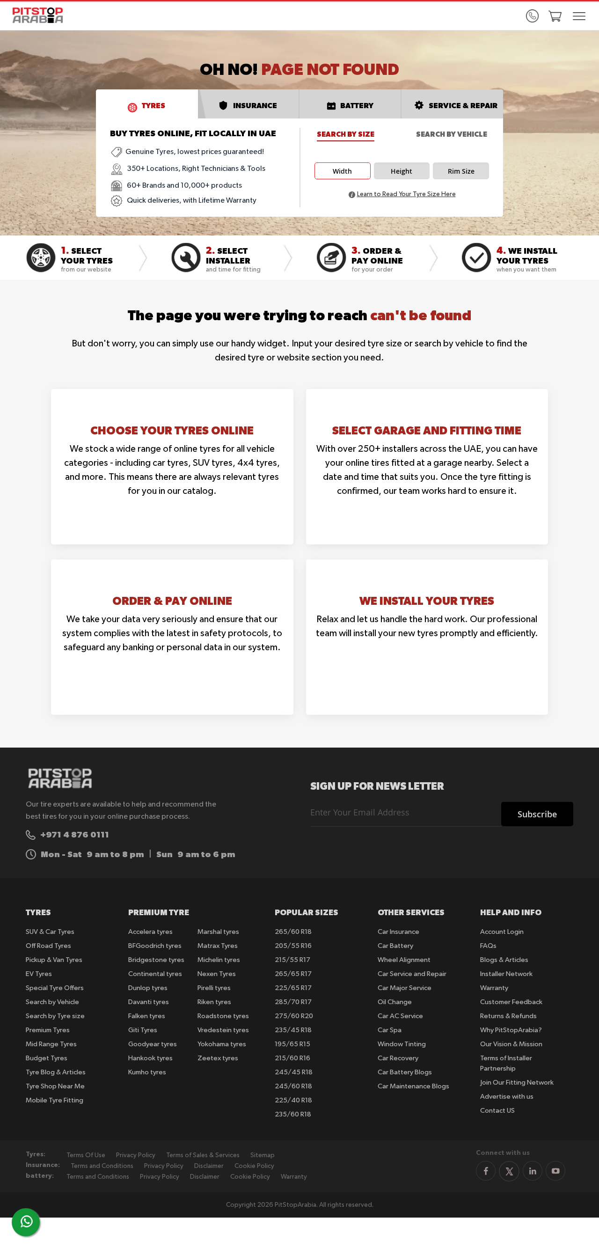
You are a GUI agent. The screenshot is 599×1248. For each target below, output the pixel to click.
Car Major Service (404, 987)
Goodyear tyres (152, 1044)
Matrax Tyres (217, 945)
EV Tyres (39, 973)
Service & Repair (463, 105)
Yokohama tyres (221, 1044)
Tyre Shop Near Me (55, 1086)
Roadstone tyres (223, 1016)
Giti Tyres (142, 1030)
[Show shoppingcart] (555, 15)
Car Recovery (398, 1058)
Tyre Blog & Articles (56, 1072)
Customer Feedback (511, 1002)
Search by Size (345, 134)
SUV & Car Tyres (50, 931)
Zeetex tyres (217, 1058)
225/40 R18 (293, 1100)
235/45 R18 (293, 1030)
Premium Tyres (48, 1030)
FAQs (488, 945)
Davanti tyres (148, 1002)
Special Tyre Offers (55, 987)
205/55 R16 (293, 945)
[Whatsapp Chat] (27, 1221)
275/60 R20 (294, 1016)
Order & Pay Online (172, 600)
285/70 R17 (293, 1002)
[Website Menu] (579, 17)
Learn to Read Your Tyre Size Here (406, 194)
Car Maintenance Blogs (413, 1086)
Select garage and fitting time (426, 430)
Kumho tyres (147, 1072)
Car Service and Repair (412, 973)
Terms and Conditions (102, 1166)
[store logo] (40, 15)
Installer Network (506, 973)
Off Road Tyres (48, 945)
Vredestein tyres (223, 1030)
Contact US (497, 1110)
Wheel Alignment (404, 959)
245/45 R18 (294, 1072)
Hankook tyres (150, 1058)
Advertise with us (506, 1096)
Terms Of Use (85, 1155)
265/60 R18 (293, 931)
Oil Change (395, 1002)
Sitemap (262, 1155)
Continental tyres (155, 973)
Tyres (153, 105)
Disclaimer (209, 1166)
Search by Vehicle (451, 134)
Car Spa (390, 1030)
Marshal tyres (218, 931)
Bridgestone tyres (156, 959)
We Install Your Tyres (426, 600)
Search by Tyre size (55, 1016)
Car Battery (395, 945)
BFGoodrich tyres (155, 945)
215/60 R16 (292, 1058)
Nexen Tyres (216, 973)
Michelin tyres (218, 959)
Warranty (494, 987)
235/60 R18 (293, 1114)
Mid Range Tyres (51, 1044)
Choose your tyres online (172, 430)
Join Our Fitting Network (517, 1082)
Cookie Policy (254, 1166)
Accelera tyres (150, 931)
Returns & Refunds (508, 1016)
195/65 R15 (292, 1044)
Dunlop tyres (148, 987)
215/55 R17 (292, 959)
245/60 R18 (293, 1086)
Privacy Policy (135, 1155)
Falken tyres (146, 1016)
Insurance (255, 105)
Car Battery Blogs (405, 1072)
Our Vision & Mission (511, 1044)
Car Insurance (398, 931)
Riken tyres (214, 1002)
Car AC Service (400, 1016)
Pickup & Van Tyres (54, 959)
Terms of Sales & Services (203, 1155)
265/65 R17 (293, 973)
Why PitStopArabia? (511, 1030)
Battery (356, 105)
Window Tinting (402, 1044)
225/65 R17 (293, 987)
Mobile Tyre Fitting (54, 1100)
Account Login (502, 931)
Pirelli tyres (214, 987)
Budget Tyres (46, 1058)
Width (342, 171)
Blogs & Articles (504, 959)
